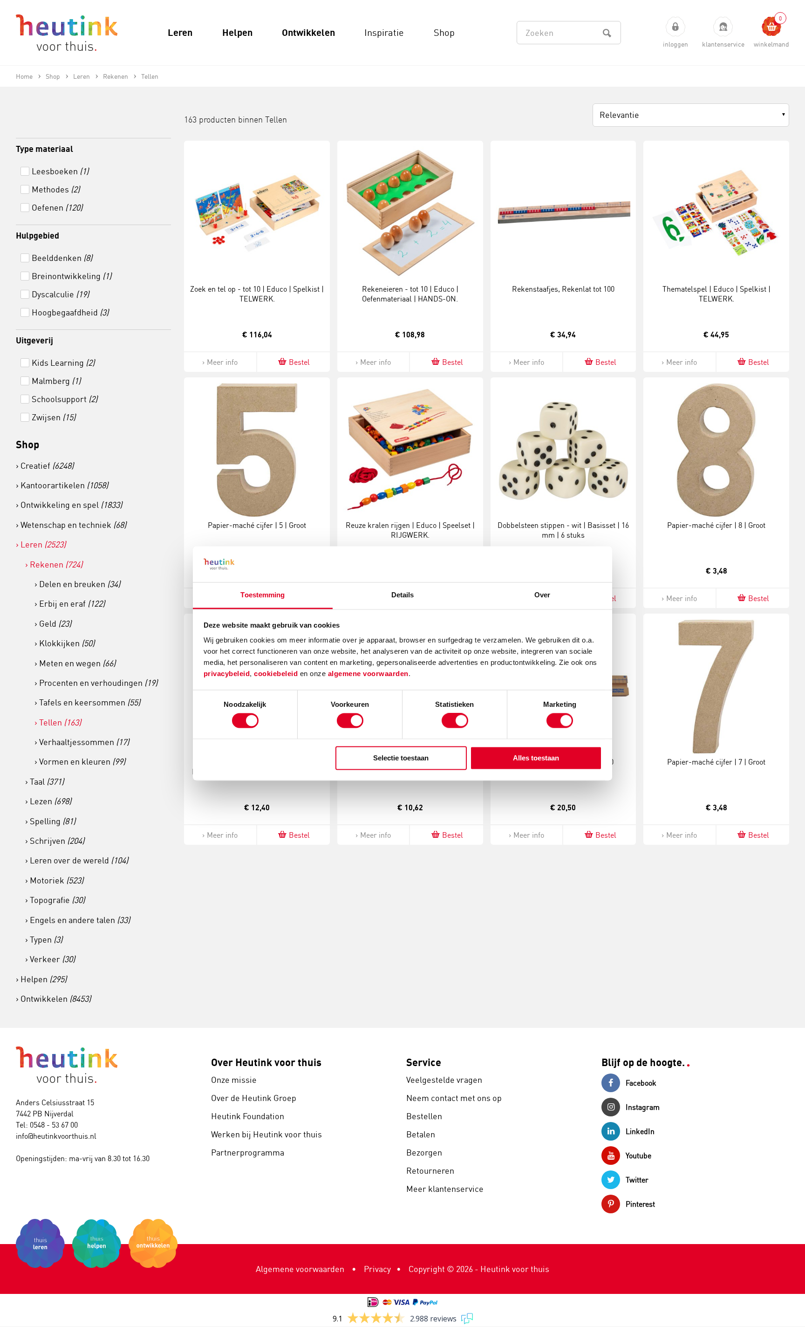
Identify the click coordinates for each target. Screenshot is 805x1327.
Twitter (637, 1179)
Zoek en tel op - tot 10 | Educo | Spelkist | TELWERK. (257, 293)
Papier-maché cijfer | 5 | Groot (257, 525)
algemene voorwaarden (368, 673)
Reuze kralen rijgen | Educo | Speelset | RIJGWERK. (410, 530)
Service (423, 1062)
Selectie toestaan (401, 758)
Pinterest (640, 1204)
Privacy (377, 1269)
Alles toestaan (536, 758)
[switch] (350, 720)
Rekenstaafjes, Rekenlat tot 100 (563, 289)
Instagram (643, 1107)
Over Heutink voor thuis (266, 1062)
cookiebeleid (277, 673)
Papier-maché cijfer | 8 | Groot (716, 525)
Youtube (638, 1155)
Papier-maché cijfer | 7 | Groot (716, 761)
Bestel (299, 362)
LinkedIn (640, 1131)
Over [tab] (542, 595)
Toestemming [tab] (262, 595)
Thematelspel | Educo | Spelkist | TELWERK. (716, 293)
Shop (27, 444)
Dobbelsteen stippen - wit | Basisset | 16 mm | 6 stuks (563, 530)
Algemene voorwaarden (300, 1269)
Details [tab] (402, 595)
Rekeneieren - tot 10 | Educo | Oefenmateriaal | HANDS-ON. (410, 293)
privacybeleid (227, 673)
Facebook (641, 1083)
